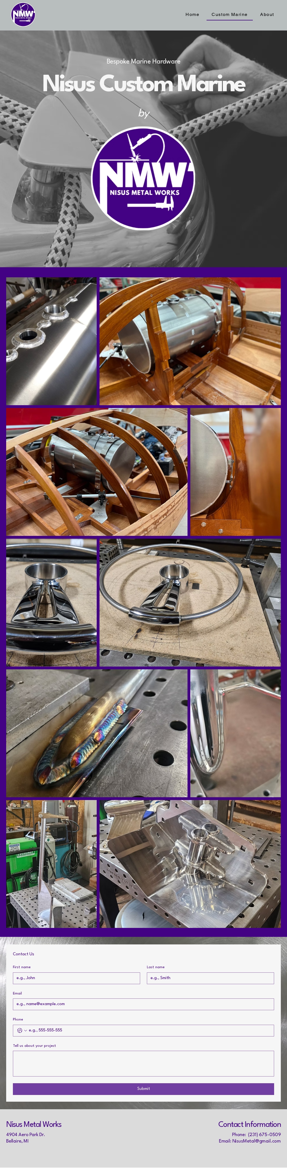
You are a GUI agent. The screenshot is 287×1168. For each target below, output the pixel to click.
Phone (18, 1019)
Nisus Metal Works (33, 1125)
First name (22, 967)
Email (17, 993)
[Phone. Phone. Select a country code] (22, 1030)
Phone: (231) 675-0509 (256, 1134)
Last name (156, 967)
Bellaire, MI (17, 1141)
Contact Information (249, 1125)
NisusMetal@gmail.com (256, 1141)
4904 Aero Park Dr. (25, 1134)
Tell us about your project (34, 1046)
